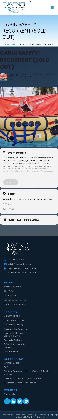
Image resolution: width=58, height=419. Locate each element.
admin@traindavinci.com (19, 264)
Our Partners (10, 295)
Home (6, 44)
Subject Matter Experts (15, 300)
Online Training (11, 351)
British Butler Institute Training (14, 345)
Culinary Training (12, 315)
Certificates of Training (15, 304)
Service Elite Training (13, 324)
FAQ (6, 367)
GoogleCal (31, 220)
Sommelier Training (13, 340)
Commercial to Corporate (16, 329)
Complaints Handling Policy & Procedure (22, 378)
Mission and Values (13, 286)
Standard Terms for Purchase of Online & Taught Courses (26, 372)
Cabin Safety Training (14, 320)
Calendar (15, 220)
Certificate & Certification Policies (20, 382)
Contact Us (9, 394)
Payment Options (12, 362)
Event (14, 44)
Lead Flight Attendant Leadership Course (14, 334)
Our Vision (9, 291)
